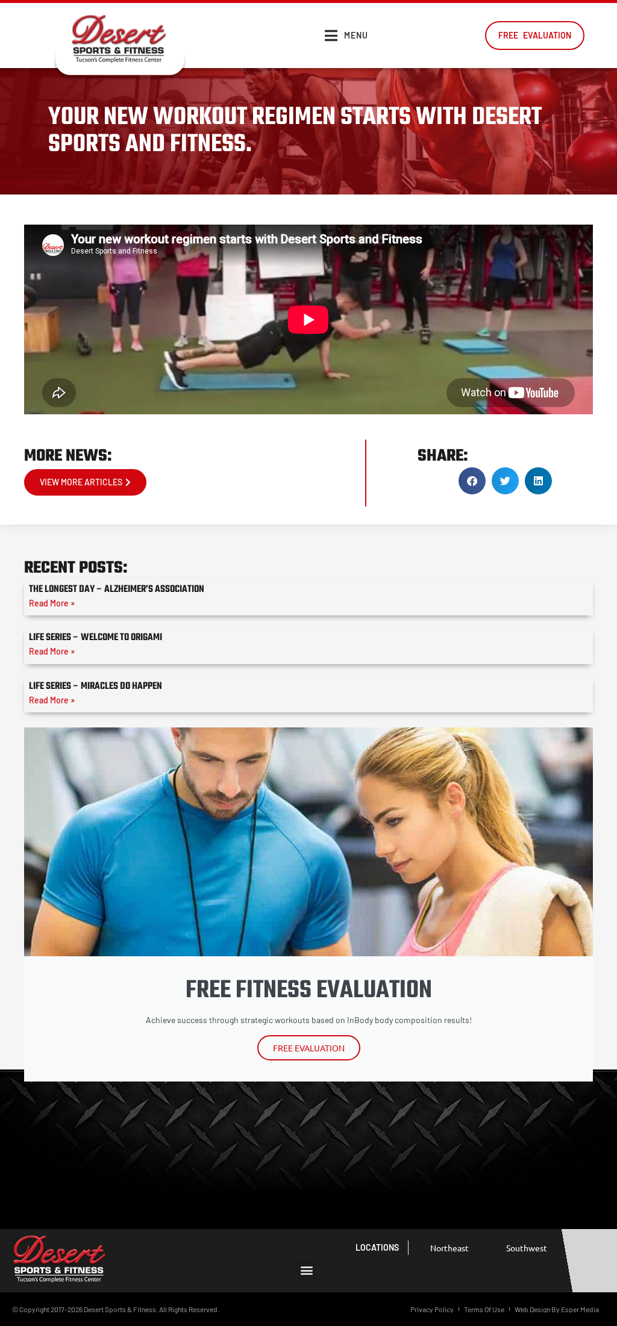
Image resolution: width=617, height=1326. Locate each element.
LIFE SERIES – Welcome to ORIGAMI (95, 638)
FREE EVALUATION (309, 1047)
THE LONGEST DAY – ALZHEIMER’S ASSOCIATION (116, 589)
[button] (472, 480)
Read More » (52, 603)
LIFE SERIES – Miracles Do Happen (95, 686)
